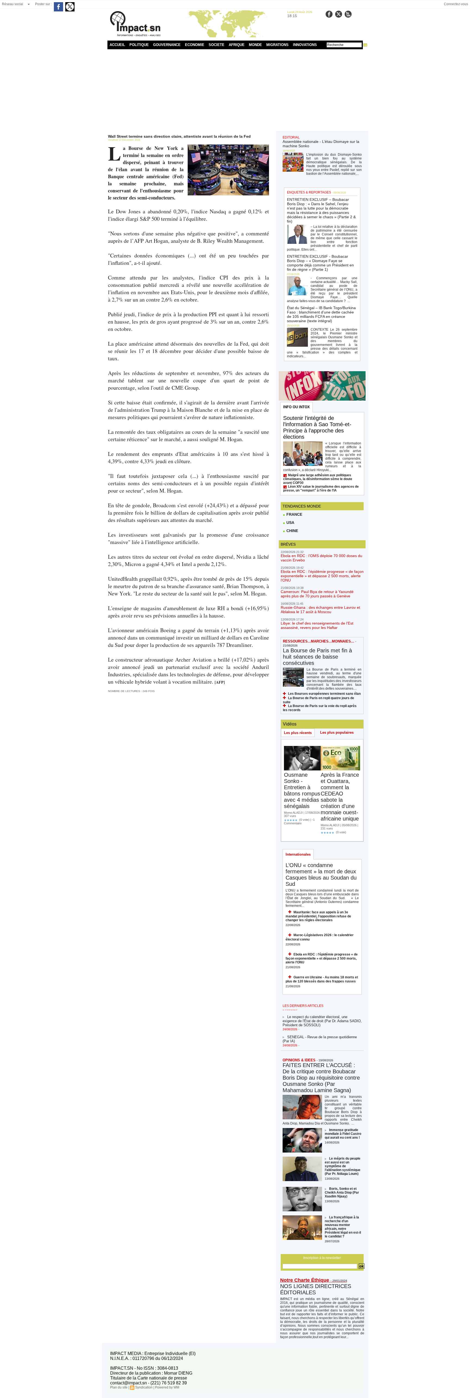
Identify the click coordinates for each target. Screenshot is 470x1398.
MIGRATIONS (277, 45)
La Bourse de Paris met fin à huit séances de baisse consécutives (317, 656)
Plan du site (119, 1387)
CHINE (291, 531)
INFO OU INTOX (296, 407)
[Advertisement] (235, 90)
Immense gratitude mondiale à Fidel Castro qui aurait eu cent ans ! (343, 1133)
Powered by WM (167, 1387)
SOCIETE (216, 45)
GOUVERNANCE (167, 45)
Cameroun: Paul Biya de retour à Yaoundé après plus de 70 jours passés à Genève (317, 593)
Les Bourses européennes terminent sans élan (324, 694)
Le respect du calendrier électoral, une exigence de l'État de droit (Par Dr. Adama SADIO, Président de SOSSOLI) (322, 1013)
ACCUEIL (117, 45)
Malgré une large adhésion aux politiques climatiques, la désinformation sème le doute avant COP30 (317, 479)
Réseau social (12, 4)
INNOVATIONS (305, 45)
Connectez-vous (456, 4)
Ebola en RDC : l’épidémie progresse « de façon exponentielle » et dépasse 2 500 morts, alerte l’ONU (322, 575)
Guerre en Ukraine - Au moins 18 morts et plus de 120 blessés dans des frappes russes (322, 979)
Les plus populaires (337, 732)
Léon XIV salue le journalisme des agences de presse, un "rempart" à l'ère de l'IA (321, 488)
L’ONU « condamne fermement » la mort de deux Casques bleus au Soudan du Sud (321, 874)
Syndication (144, 1387)
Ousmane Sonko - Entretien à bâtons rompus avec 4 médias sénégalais (302, 790)
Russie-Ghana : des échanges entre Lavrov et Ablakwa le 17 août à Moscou (320, 609)
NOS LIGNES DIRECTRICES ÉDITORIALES (315, 1289)
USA (289, 522)
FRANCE (293, 514)
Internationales (298, 854)
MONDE (255, 45)
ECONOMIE (194, 45)
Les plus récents (298, 733)
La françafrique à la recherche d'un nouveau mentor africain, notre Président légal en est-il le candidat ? (343, 1226)
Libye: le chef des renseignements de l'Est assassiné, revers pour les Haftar (317, 625)
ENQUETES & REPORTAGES (309, 192)
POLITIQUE (139, 45)
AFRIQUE (237, 45)
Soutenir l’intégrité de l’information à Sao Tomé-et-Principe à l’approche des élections (317, 427)
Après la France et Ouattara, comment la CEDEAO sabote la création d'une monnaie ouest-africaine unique (340, 797)
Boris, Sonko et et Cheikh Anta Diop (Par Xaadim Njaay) (342, 1192)
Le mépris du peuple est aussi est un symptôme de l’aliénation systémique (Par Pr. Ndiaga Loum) (342, 1166)
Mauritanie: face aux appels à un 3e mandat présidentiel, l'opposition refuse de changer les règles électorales (318, 916)
